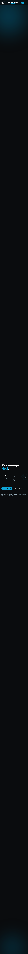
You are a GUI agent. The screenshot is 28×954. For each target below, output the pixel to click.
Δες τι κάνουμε (18, 488)
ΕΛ (22, 2)
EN (25, 2)
